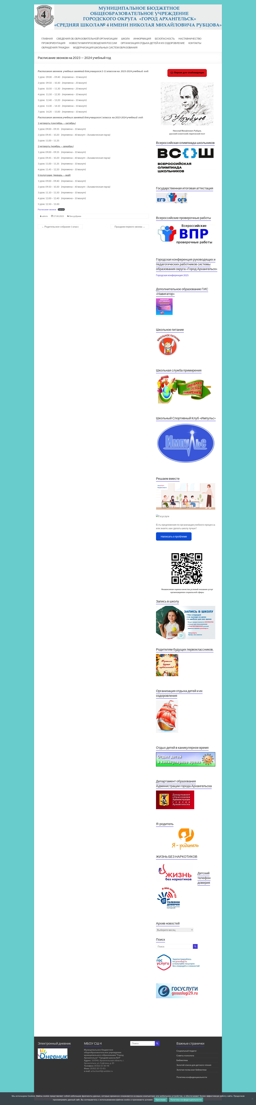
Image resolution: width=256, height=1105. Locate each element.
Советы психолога (185, 1055)
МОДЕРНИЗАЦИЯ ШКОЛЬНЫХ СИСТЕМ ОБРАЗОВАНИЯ (105, 47)
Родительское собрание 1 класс (60, 226)
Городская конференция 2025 (172, 275)
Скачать (61, 209)
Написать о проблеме (174, 536)
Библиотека (182, 1060)
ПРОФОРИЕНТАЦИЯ (53, 43)
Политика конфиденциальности (191, 1077)
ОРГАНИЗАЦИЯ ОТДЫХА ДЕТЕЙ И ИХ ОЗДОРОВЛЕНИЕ (153, 43)
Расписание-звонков (47, 209)
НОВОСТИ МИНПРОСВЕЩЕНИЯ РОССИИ (93, 43)
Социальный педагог (186, 1050)
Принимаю (160, 1099)
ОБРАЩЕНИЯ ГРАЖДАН (55, 47)
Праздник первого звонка (130, 226)
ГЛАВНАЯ (47, 38)
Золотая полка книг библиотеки (191, 1069)
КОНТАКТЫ (194, 43)
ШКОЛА (125, 38)
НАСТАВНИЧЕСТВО (190, 38)
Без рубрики (75, 216)
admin (45, 216)
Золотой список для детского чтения (193, 1065)
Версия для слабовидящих (189, 72)
